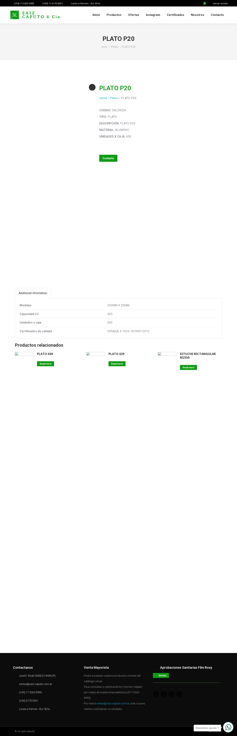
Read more (45, 364)
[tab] (33, 293)
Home (103, 98)
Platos (114, 98)
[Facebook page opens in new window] (176, 3)
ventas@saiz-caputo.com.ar (112, 703)
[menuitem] (96, 15)
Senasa (162, 675)
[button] (108, 158)
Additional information (33, 293)
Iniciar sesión (220, 3)
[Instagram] (179, 694)
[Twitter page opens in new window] (182, 3)
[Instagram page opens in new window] (188, 3)
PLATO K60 (45, 354)
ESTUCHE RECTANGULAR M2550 (198, 355)
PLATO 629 (116, 354)
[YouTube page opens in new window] (193, 3)
